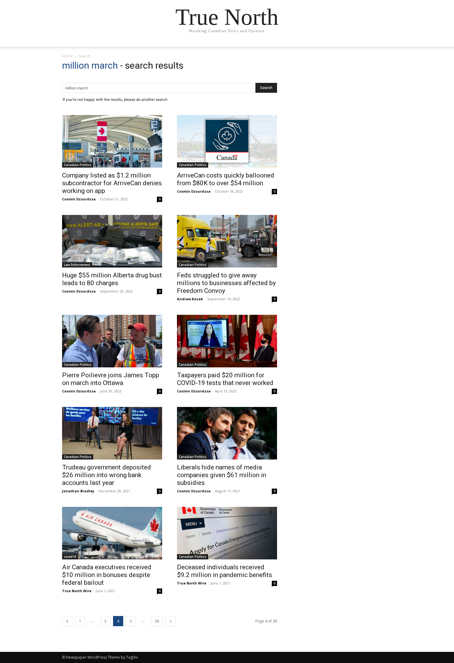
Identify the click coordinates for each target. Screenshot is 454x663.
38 (157, 621)
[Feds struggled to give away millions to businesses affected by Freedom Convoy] (227, 241)
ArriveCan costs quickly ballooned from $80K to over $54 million (225, 179)
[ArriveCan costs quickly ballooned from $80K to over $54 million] (227, 141)
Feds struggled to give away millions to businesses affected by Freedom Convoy (226, 283)
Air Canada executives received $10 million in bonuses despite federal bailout (106, 574)
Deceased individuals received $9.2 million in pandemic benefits (224, 571)
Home (67, 56)
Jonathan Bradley (78, 491)
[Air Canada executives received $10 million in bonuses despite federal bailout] (112, 533)
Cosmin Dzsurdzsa (79, 199)
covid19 (70, 556)
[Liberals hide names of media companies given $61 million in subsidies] (227, 433)
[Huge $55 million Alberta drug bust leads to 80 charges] (112, 241)
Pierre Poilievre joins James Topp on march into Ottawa (110, 379)
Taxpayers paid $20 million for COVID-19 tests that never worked (225, 379)
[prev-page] (67, 621)
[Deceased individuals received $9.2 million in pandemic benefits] (227, 533)
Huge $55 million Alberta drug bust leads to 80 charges (112, 279)
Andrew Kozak (190, 299)
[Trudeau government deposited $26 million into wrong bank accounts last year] (112, 433)
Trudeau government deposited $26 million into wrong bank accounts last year (106, 475)
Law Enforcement (77, 265)
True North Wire (76, 590)
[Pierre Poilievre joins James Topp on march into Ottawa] (112, 341)
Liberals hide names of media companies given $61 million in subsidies (221, 475)
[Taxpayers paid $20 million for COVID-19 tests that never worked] (227, 341)
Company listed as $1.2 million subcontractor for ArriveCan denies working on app (112, 183)
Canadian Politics (77, 165)
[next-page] (170, 621)
